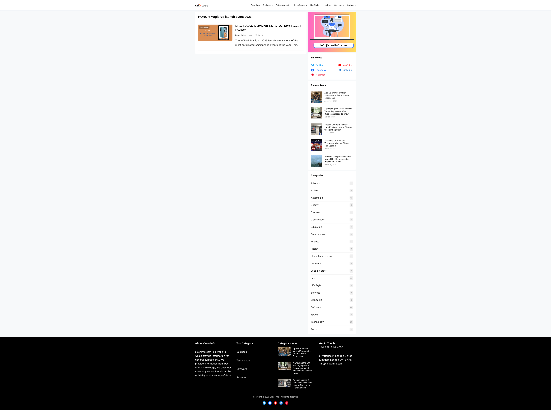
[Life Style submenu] (320, 5)
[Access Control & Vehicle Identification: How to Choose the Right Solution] (316, 129)
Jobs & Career (318, 270)
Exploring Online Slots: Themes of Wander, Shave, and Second (337, 143)
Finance (315, 241)
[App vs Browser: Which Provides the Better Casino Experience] (316, 97)
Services (315, 292)
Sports (314, 314)
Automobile (317, 197)
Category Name (287, 343)
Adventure (316, 183)
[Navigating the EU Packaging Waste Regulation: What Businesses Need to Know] (316, 113)
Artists (314, 190)
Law (313, 278)
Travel (314, 329)
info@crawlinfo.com (331, 363)
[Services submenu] (343, 5)
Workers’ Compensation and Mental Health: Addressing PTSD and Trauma (337, 159)
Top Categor (244, 343)
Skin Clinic (316, 299)
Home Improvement (321, 256)
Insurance (316, 263)
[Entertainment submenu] (290, 5)
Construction (318, 219)
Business (315, 212)
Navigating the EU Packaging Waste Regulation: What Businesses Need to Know (338, 111)
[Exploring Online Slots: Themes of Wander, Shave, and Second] (316, 145)
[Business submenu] (272, 5)
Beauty (315, 204)
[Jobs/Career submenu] (306, 5)
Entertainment (318, 234)
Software (316, 307)
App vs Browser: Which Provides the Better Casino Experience (336, 95)
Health (314, 248)
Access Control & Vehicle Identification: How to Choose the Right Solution (338, 127)
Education (316, 226)
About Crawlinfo (205, 343)
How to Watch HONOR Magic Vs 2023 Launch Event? (268, 28)
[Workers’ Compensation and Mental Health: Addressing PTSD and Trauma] (316, 161)
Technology (204, 27)
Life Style (316, 285)
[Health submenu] (330, 5)
